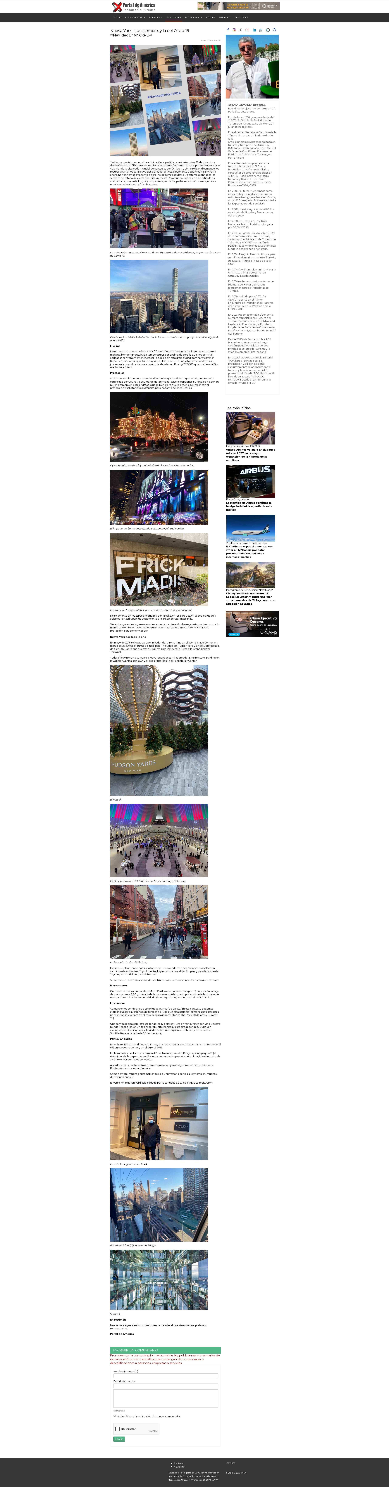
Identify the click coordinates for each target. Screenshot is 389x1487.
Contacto (179, 1463)
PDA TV (210, 17)
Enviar (119, 1439)
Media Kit (225, 17)
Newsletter (179, 1467)
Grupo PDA (192, 17)
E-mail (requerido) (124, 1381)
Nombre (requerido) (125, 1371)
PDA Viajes (174, 17)
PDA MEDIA (241, 17)
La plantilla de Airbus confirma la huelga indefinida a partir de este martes (249, 506)
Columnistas (134, 17)
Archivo (154, 17)
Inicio (117, 17)
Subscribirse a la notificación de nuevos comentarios (148, 1416)
